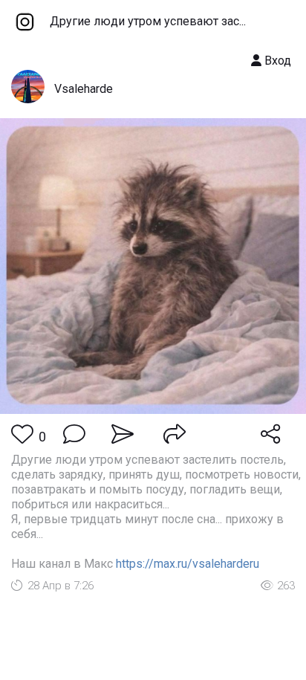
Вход (276, 61)
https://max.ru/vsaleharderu (187, 564)
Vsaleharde (83, 89)
